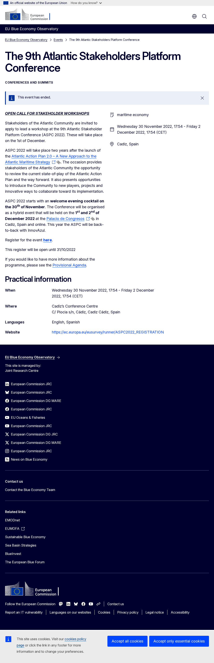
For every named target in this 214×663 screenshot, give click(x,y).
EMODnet (12, 520)
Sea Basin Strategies (20, 545)
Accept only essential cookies (179, 641)
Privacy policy (128, 612)
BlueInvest (13, 554)
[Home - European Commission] (30, 14)
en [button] (194, 16)
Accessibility (180, 612)
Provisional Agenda (69, 265)
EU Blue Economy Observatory (26, 39)
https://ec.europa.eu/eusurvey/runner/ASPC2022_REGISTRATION (108, 332)
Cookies (104, 612)
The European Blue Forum (25, 562)
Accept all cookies (127, 641)
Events (58, 39)
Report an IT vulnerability (24, 612)
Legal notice (154, 612)
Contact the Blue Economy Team (30, 490)
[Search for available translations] (58, 162)
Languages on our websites (70, 612)
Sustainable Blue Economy (25, 537)
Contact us (115, 604)
